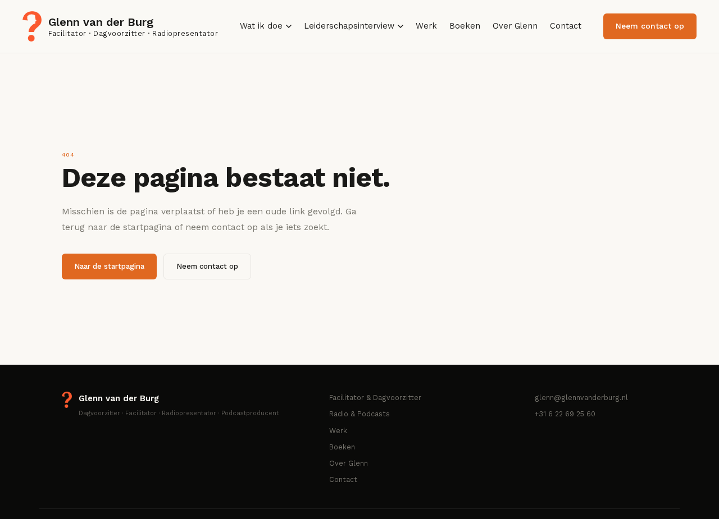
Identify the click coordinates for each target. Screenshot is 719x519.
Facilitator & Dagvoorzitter (375, 397)
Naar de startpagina (109, 266)
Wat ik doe (261, 26)
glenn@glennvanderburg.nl (581, 397)
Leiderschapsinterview (349, 26)
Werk (426, 26)
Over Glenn (515, 26)
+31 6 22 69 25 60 (565, 414)
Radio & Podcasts (359, 414)
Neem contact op (650, 25)
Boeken (464, 26)
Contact (565, 26)
